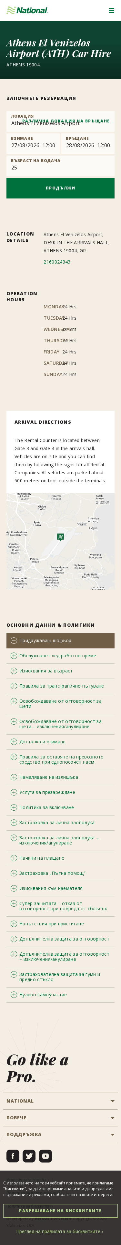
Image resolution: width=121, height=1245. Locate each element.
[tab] (60, 640)
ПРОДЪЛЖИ (61, 188)
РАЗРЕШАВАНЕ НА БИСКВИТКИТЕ (60, 1210)
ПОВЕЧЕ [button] (16, 1118)
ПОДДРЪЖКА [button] (24, 1134)
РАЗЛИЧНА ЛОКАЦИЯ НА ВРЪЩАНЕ (66, 121)
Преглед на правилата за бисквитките (58, 1231)
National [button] (20, 1101)
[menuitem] (13, 1156)
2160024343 (57, 262)
